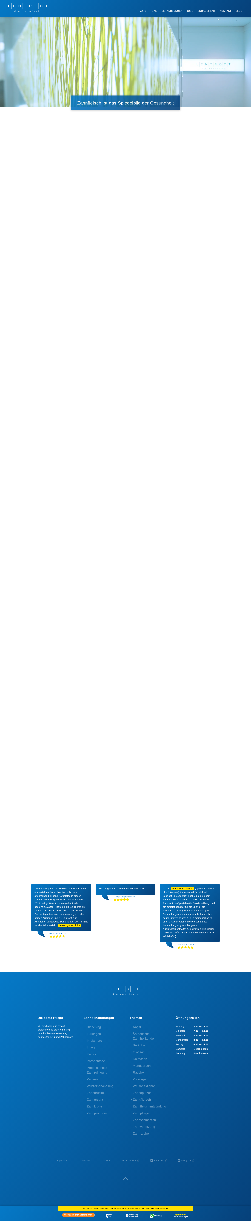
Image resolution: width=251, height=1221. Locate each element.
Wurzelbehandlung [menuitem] (100, 1086)
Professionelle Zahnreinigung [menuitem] (97, 1070)
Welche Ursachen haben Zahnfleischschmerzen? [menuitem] (53, 215)
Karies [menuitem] (91, 1054)
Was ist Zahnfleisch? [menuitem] (51, 189)
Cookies (106, 1160)
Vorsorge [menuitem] (139, 1079)
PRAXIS (141, 11)
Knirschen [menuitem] (140, 1059)
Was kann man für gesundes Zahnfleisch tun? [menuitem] (56, 238)
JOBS (190, 11)
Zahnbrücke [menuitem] (95, 1093)
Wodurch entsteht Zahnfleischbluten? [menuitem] (60, 231)
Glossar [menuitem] (138, 1052)
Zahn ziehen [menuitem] (142, 1133)
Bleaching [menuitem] (94, 1027)
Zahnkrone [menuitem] (94, 1106)
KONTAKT (225, 11)
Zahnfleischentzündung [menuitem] (149, 1106)
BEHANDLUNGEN (172, 11)
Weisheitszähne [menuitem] (144, 1086)
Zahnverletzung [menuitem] (144, 1126)
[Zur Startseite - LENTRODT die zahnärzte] (28, 7)
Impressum (62, 1160)
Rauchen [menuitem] (139, 1072)
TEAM (153, 11)
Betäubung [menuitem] (140, 1045)
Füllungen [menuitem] (94, 1034)
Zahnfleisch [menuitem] (142, 1099)
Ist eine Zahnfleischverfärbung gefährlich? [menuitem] (56, 224)
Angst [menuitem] (137, 1027)
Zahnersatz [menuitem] (95, 1099)
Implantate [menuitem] (94, 1040)
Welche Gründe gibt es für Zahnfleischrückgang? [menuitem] (54, 206)
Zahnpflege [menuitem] (141, 1113)
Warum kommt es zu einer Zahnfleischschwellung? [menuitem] (54, 197)
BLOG (239, 11)
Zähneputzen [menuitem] (142, 1093)
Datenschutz (85, 1160)
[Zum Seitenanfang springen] (125, 1179)
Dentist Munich (128, 1160)
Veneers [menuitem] (93, 1079)
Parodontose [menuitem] (96, 1061)
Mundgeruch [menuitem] (142, 1065)
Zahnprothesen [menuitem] (98, 1113)
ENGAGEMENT (206, 11)
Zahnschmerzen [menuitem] (144, 1120)
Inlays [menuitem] (91, 1047)
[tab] (78, 1215)
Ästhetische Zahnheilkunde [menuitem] (143, 1036)
